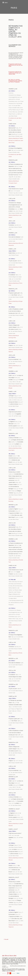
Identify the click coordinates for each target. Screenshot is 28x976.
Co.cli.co (15, 970)
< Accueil (6, 939)
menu (6, 2)
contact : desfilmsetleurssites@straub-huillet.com (14, 966)
